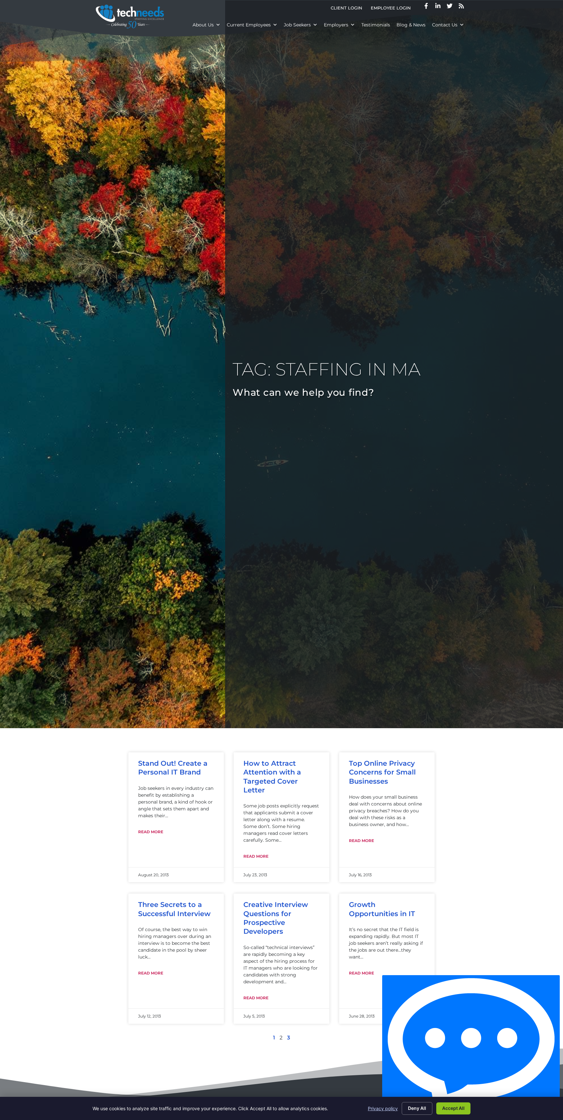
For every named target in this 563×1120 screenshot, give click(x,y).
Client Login (349, 9)
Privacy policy (383, 1108)
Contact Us (444, 25)
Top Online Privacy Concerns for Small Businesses (382, 772)
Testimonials (375, 25)
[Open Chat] (471, 1046)
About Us (203, 25)
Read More (150, 831)
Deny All (417, 1108)
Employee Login (393, 9)
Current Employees (249, 25)
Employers (336, 25)
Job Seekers (297, 25)
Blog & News (411, 25)
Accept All (453, 1108)
